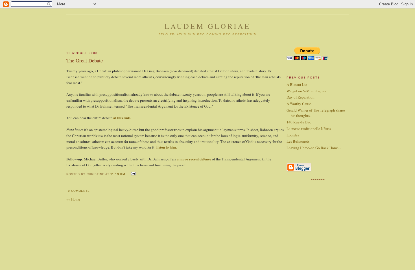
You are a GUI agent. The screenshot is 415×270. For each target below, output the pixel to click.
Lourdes (293, 135)
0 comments (79, 190)
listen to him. (166, 147)
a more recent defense (194, 159)
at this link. (122, 117)
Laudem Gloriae (208, 26)
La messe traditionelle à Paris (309, 128)
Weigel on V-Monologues (306, 90)
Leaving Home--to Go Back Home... (314, 147)
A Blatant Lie (297, 84)
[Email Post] (132, 173)
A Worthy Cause (299, 103)
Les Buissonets (298, 141)
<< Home (73, 199)
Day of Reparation (300, 97)
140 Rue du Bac (299, 122)
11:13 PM (117, 174)
